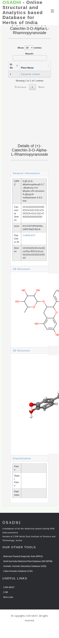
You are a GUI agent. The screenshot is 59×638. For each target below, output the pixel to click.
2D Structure (21, 269)
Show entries (30, 47)
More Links (8, 597)
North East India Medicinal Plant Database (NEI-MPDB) (27, 561)
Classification (22, 458)
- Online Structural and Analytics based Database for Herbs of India (22, 12)
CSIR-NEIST (8, 587)
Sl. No (11, 66)
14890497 (29, 235)
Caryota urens (30, 74)
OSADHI (11, 523)
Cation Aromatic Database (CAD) (18, 571)
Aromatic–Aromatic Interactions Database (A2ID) (24, 566)
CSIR (5, 592)
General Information (26, 173)
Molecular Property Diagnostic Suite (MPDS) (23, 556)
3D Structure (21, 350)
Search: (29, 53)
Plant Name (27, 67)
